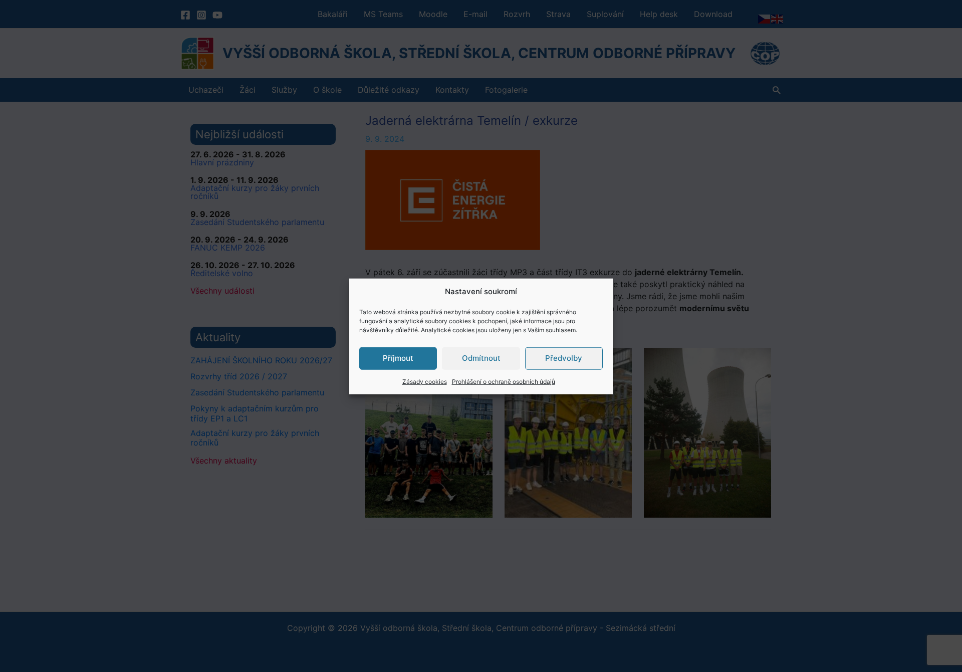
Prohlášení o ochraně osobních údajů (503, 381)
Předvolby (563, 357)
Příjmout (398, 357)
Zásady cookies (424, 381)
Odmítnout (481, 357)
